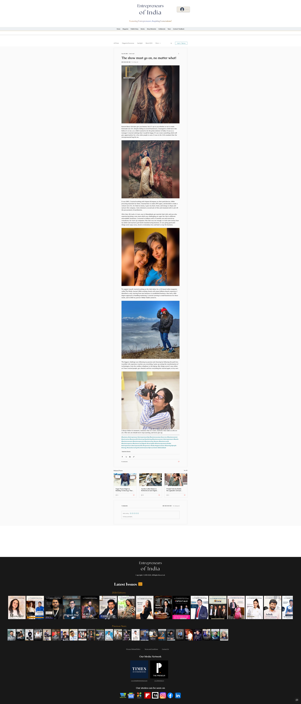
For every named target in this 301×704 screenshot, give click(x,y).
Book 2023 (149, 43)
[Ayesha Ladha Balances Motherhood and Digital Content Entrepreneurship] (150, 479)
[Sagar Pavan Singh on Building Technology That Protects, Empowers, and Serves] (125, 479)
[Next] (140, 584)
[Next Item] (289, 607)
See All (185, 470)
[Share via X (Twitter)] (126, 456)
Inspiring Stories (126, 451)
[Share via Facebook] (122, 456)
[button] (171, 43)
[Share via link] (134, 456)
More (157, 43)
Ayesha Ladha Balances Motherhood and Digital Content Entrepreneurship (149, 489)
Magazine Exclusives (128, 43)
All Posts (116, 43)
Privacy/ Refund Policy (133, 649)
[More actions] (179, 54)
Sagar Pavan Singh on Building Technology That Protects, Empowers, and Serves (124, 489)
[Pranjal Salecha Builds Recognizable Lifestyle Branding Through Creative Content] (176, 479)
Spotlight (140, 43)
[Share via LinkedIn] (130, 456)
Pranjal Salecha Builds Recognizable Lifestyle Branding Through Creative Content (175, 489)
